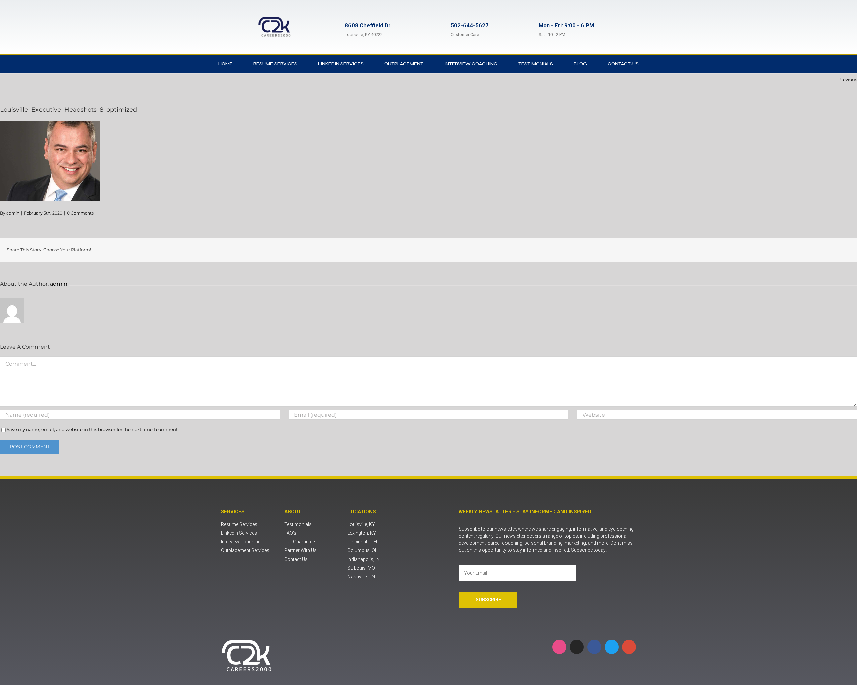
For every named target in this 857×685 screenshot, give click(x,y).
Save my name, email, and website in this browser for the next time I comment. (93, 429)
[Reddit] (784, 250)
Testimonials (535, 64)
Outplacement (403, 64)
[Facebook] (763, 250)
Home (225, 64)
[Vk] (838, 250)
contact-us (623, 64)
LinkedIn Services (341, 64)
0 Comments (80, 213)
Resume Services (275, 64)
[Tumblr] (816, 250)
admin (12, 213)
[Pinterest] (827, 250)
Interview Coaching (470, 64)
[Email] (848, 250)
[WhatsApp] (805, 250)
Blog (580, 64)
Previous (847, 79)
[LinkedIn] (795, 250)
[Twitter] (773, 250)
